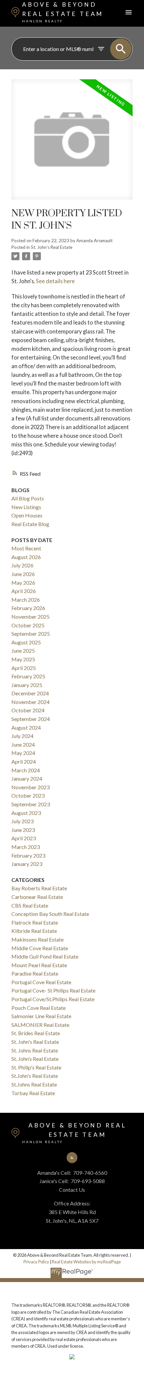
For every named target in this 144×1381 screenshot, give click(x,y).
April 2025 (23, 668)
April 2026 (23, 591)
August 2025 (26, 642)
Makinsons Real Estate (37, 939)
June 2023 (23, 830)
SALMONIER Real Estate (40, 1025)
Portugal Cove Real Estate (41, 982)
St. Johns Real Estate (34, 1050)
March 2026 (25, 599)
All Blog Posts (27, 498)
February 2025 (28, 676)
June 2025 (23, 650)
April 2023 (23, 838)
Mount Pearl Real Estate (39, 965)
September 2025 (30, 633)
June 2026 (23, 574)
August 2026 (26, 557)
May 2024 (23, 753)
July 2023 (22, 821)
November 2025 (30, 616)
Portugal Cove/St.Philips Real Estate (52, 999)
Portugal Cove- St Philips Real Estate (53, 990)
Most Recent (26, 548)
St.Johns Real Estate (34, 1084)
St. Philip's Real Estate (36, 1067)
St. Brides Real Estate (35, 1033)
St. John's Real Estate (51, 247)
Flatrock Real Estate (34, 922)
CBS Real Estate (29, 905)
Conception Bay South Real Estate (50, 914)
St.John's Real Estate (34, 1075)
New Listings (26, 507)
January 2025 (26, 685)
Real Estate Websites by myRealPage (86, 1261)
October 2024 (28, 710)
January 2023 (26, 864)
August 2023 (26, 813)
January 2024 (26, 778)
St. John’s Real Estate (35, 1058)
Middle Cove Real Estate (39, 948)
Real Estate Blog (30, 524)
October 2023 (28, 795)
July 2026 (22, 565)
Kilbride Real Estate (34, 931)
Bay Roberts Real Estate (39, 888)
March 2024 (25, 770)
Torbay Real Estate (33, 1093)
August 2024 (26, 727)
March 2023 (25, 847)
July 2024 (22, 736)
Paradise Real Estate (34, 973)
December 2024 (30, 693)
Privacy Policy (36, 1261)
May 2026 (23, 582)
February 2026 (28, 608)
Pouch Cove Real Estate (38, 1008)
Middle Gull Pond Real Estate (44, 956)
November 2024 (30, 702)
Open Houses (27, 515)
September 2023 (30, 804)
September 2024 (30, 719)
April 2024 (23, 761)
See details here (55, 281)
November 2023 (30, 787)
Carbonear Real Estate (37, 897)
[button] (72, 1157)
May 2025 (23, 659)
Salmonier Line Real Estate (41, 1016)
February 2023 (28, 855)
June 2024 (23, 744)
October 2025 (28, 625)
